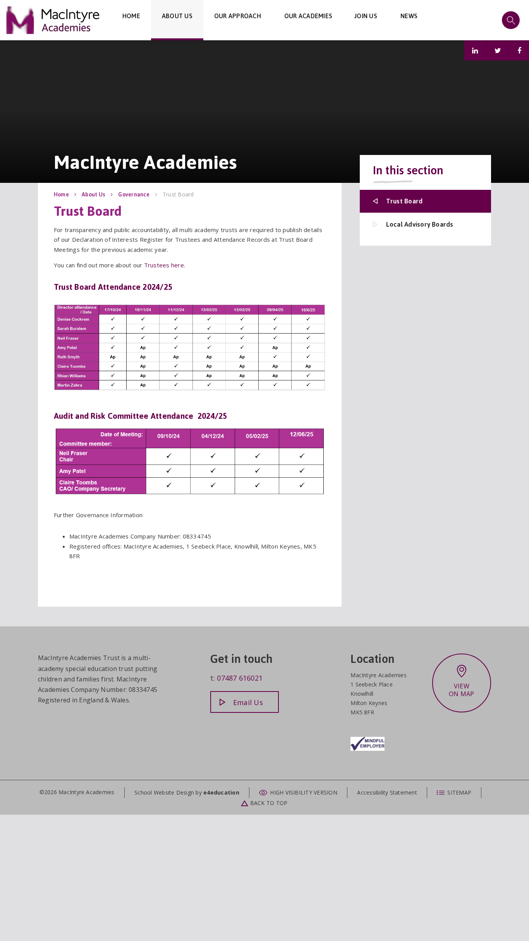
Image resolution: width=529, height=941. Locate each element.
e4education (221, 792)
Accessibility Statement (387, 792)
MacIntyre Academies (53, 20)
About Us (93, 194)
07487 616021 (240, 678)
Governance (133, 194)
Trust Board (178, 194)
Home (61, 194)
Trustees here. (164, 265)
